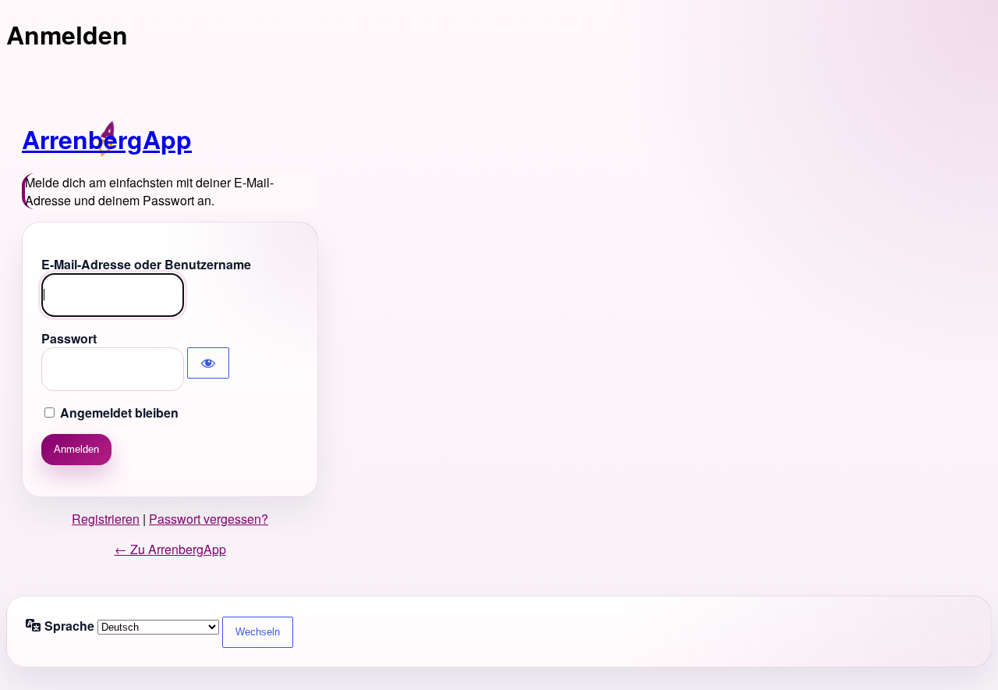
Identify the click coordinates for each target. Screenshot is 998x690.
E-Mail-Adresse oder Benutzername (146, 264)
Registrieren (106, 519)
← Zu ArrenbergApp (170, 549)
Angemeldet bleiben (119, 412)
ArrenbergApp (107, 139)
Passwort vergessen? (208, 519)
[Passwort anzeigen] (208, 363)
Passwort (69, 338)
